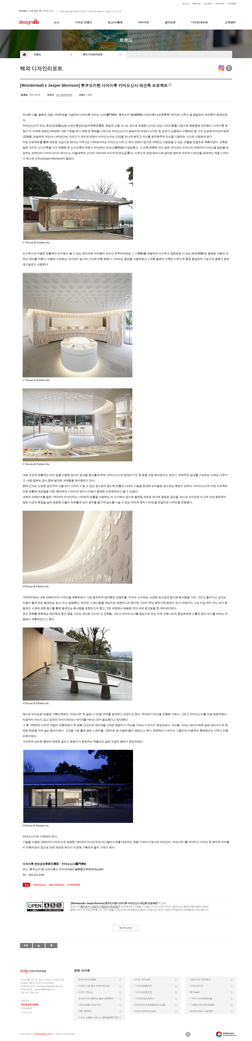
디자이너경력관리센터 (145, 1011)
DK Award (195, 992)
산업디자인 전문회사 (200, 979)
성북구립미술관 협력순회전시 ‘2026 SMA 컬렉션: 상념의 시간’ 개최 (90, 11)
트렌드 (37, 54)
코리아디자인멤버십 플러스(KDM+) (95, 998)
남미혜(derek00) (64, 95)
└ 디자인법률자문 (143, 986)
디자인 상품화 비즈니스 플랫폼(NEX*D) (98, 1017)
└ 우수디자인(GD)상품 (201, 998)
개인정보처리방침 (30, 1004)
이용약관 (25, 1000)
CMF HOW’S (84, 1011)
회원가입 (196, 3)
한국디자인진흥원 (27, 3)
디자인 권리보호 (142, 979)
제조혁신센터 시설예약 (201, 1011)
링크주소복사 (126, 928)
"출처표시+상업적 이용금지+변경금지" (100, 906)
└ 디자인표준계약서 (144, 998)
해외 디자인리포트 (93, 54)
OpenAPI (219, 3)
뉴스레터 (208, 3)
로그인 (186, 3)
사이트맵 (231, 3)
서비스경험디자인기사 (89, 1005)
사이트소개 (26, 1012)
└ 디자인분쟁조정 (143, 992)
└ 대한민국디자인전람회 (202, 1005)
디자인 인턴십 (85, 992)
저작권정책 (26, 1008)
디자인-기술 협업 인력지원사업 (93, 986)
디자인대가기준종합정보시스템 (149, 1005)
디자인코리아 (196, 986)
